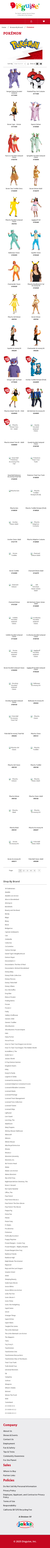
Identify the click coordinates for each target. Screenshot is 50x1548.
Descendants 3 (10, 961)
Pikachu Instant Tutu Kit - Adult (14, 442)
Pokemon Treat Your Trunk (36, 475)
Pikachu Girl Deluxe (14, 317)
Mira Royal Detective (12, 1145)
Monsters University (12, 1156)
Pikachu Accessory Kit (36, 828)
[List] (41, 64)
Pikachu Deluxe (14, 796)
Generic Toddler (10, 1022)
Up (6, 1373)
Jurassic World (10, 1058)
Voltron (7, 1380)
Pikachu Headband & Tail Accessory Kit (36, 285)
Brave (7, 925)
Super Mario (9, 1322)
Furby (7, 1011)
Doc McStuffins (10, 990)
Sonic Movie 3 (10, 1297)
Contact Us (8, 1439)
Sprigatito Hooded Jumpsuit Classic (36, 157)
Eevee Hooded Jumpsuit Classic (14, 668)
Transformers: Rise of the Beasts (16, 1359)
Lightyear (8, 1113)
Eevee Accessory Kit (14, 859)
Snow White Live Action (13, 1290)
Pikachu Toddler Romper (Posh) (36, 508)
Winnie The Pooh (11, 1395)
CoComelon (9, 946)
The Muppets (9, 1337)
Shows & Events (10, 1435)
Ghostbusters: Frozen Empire (15, 1029)
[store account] (31, 21)
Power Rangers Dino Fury (13, 1250)
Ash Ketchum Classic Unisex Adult (36, 603)
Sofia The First (10, 1294)
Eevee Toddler (14, 571)
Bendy (7, 914)
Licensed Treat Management (15, 1098)
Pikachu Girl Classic (14, 765)
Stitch (7, 1312)
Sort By (10, 63)
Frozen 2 (8, 1008)
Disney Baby (9, 972)
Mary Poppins (9, 1127)
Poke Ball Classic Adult (36, 859)
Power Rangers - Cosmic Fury (15, 1243)
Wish (6, 1398)
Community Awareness (13, 1456)
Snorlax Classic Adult (14, 539)
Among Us (8, 903)
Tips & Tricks (9, 1452)
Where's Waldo (10, 1388)
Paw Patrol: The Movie (13, 1207)
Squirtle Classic (36, 253)
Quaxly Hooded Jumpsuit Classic (36, 443)
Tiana (7, 1341)
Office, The (8, 1192)
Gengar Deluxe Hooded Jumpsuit (14, 92)
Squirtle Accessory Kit (14, 348)
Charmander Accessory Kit (35, 348)
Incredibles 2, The (11, 1051)
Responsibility (9, 1505)
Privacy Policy (9, 1491)
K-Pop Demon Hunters (13, 1062)
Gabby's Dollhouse (11, 1015)
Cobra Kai (8, 943)
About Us (7, 1431)
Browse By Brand (16, 27)
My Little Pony (10, 1178)
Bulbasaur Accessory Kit (36, 701)
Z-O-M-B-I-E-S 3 (10, 1413)
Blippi (7, 917)
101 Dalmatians (10, 888)
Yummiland (9, 1402)
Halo (6, 1033)
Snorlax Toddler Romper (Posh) (36, 380)
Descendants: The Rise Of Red (15, 964)
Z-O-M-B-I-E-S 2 (10, 1409)
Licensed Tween (10, 1105)
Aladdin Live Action (11, 896)
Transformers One (11, 1351)
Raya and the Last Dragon (14, 1268)
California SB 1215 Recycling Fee (17, 1510)
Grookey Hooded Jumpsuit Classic (14, 702)
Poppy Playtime (10, 1239)
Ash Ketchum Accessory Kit (36, 411)
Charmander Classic (14, 284)
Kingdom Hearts (10, 1066)
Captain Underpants (12, 932)
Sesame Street (10, 1272)
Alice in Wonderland (12, 899)
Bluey (7, 921)
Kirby (6, 1069)
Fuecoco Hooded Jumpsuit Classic (14, 157)
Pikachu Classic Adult (36, 796)
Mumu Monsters (10, 1174)
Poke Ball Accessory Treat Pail (14, 733)
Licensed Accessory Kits (13, 1080)
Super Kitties (9, 1319)
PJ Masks (8, 1225)
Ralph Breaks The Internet (14, 1261)
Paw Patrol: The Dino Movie (14, 1203)
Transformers (9, 1348)
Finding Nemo (10, 1000)
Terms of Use (9, 1501)
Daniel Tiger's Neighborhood (15, 953)
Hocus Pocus (9, 1040)
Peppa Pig (8, 1210)
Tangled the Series (11, 1326)
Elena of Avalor (10, 997)
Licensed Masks (10, 1091)
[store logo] (25, 7)
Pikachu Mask (14, 828)
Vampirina (8, 1377)
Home (4, 27)
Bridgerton (9, 928)
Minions (7, 1138)
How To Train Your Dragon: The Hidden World (21, 1048)
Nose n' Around (10, 1185)
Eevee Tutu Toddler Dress (14, 188)
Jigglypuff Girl (35, 220)
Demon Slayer (10, 957)
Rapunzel (8, 1265)
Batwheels (8, 906)
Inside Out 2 (9, 1055)
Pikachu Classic (36, 733)
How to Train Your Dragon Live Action (18, 1044)
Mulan (7, 1167)
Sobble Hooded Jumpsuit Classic (14, 636)
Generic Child (9, 1019)
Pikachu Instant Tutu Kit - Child (14, 411)
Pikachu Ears (14, 508)
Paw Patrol (9, 1196)
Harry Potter (9, 1037)
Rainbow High (10, 1257)
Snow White (9, 1286)
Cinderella (8, 939)
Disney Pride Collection (13, 975)
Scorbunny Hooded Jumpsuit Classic (35, 636)
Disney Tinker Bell (11, 982)
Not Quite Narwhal (11, 1189)
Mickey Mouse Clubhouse (14, 1131)
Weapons (8, 1384)
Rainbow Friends (10, 1254)
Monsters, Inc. (9, 1160)
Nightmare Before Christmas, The (16, 1181)
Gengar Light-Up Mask (14, 380)
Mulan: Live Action (11, 1171)
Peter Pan (8, 1214)
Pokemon (8, 1232)
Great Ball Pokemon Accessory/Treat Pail (14, 476)
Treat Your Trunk (11, 1362)
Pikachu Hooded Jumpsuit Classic (14, 221)
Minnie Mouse (10, 1142)
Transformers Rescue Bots (14, 1355)
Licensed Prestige (11, 1095)
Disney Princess (10, 979)
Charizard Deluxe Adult (35, 571)
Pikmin (7, 1218)
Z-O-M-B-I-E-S (10, 1406)
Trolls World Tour (11, 1366)
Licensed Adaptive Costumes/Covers (18, 1084)
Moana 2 (8, 1152)
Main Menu (19, 21)
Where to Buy (9, 1471)
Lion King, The (10, 1120)
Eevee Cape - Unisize (14, 124)
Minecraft (8, 1134)
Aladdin (7, 892)
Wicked (7, 1391)
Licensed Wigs (10, 1109)
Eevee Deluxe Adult (36, 188)
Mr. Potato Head (11, 1163)
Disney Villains (10, 986)
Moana (7, 1149)
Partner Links (9, 1475)
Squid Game (9, 1308)
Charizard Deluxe (14, 602)
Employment (9, 1443)
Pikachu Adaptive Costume (36, 539)
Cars (6, 935)
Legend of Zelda (11, 1076)
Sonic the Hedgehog (12, 1304)
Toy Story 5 (9, 1344)
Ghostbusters (9, 1026)
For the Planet (9, 1460)
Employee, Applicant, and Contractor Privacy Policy (24, 1496)
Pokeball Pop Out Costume (36, 91)
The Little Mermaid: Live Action (16, 1333)
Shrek (7, 1275)
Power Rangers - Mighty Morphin (16, 1246)
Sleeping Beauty (10, 1279)
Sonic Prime (9, 1301)
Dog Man (8, 993)
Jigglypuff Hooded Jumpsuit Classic (36, 669)
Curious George (10, 950)
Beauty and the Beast (12, 910)
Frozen (7, 1004)
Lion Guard (8, 1116)
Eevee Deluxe (36, 317)
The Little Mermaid (11, 1330)
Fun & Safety (9, 1448)
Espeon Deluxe (36, 124)
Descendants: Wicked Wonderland (17, 968)
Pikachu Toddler (36, 765)
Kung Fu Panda (10, 1073)
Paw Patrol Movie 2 (12, 1199)
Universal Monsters (11, 1370)
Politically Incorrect (12, 1236)
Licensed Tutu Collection (13, 1102)
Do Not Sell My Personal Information (20, 1486)
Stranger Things (10, 1315)
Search (6, 21)
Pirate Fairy (9, 1221)
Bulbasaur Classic (14, 253)
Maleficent (9, 1123)
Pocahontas (9, 1228)
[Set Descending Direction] (28, 64)
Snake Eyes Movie (11, 1283)
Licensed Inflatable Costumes (15, 1087)
